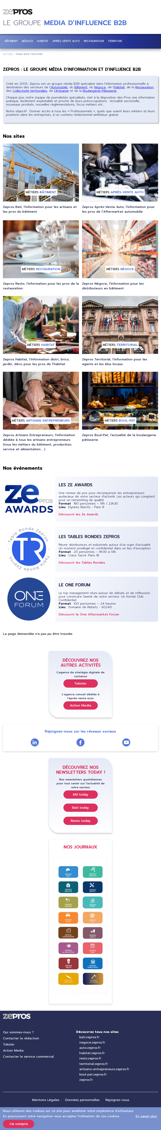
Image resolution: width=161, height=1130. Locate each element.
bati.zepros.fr (89, 1037)
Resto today (81, 820)
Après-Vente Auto (66, 41)
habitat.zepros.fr (92, 1053)
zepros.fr (86, 1079)
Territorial (116, 41)
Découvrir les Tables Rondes (82, 562)
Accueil (8, 54)
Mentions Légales (45, 1100)
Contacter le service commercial (28, 1056)
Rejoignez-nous (117, 1100)
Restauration (94, 41)
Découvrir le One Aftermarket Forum (89, 614)
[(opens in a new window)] (126, 742)
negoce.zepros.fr (92, 1042)
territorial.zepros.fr (93, 1064)
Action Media (80, 705)
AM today (80, 794)
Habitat (42, 41)
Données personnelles (82, 1100)
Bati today (80, 807)
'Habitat (119, 87)
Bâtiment (11, 41)
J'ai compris (18, 1124)
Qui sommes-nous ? (18, 1032)
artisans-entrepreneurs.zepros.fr (104, 1069)
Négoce (27, 41)
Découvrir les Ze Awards (78, 514)
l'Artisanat (61, 90)
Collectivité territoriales (30, 90)
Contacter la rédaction (21, 1038)
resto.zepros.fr (90, 1058)
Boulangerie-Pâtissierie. (100, 90)
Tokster (80, 683)
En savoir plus (146, 1116)
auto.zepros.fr (90, 1047)
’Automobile (59, 87)
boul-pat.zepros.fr (93, 1074)
